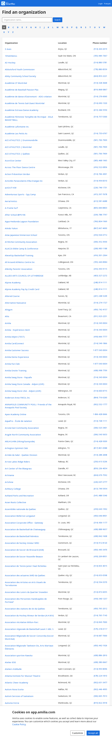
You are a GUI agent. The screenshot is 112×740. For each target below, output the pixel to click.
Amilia (8, 323)
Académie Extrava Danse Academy (21, 110)
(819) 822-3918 (100, 703)
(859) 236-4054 (100, 468)
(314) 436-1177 (100, 522)
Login (100, 3)
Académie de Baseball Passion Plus (21, 89)
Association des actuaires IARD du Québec (25, 575)
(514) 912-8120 (100, 543)
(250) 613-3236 (100, 461)
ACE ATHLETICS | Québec (17, 153)
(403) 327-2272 (100, 275)
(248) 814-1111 (100, 282)
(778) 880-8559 (100, 69)
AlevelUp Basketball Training (19, 255)
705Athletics (11, 55)
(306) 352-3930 (100, 241)
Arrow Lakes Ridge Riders (17, 461)
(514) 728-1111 (100, 421)
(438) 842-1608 (100, 536)
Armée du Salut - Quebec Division (21, 455)
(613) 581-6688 (100, 201)
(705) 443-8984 (100, 262)
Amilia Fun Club (12, 363)
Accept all (93, 733)
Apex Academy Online (15, 414)
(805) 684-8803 (100, 208)
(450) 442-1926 (100, 645)
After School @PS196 (15, 214)
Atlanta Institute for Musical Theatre (22, 675)
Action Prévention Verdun (17, 174)
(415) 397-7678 (100, 194)
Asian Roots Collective (15, 502)
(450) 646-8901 (100, 515)
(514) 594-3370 (100, 582)
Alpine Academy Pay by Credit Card (22, 289)
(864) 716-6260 (100, 397)
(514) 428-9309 (100, 441)
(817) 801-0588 (100, 448)
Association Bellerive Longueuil (20, 515)
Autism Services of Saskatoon (19, 696)
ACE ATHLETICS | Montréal (18, 147)
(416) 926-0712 (100, 235)
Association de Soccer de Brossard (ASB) (24, 549)
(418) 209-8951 (100, 556)
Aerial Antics (11, 201)
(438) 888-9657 (100, 529)
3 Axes (8, 49)
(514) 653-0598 (100, 575)
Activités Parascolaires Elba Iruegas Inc (24, 180)
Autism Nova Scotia (14, 689)
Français (107, 3)
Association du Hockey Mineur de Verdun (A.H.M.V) (29, 615)
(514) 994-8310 (100, 180)
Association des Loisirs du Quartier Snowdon (26, 592)
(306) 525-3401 (100, 427)
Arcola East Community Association (22, 427)
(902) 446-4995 (100, 689)
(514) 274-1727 (100, 302)
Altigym (8, 309)
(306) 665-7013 (100, 696)
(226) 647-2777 (100, 482)
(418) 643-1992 (100, 509)
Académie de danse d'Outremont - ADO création (28, 96)
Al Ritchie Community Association (21, 241)
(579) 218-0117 (100, 629)
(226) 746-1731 (100, 187)
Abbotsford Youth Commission (20, 69)
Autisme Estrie (12, 703)
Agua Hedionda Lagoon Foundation (22, 221)
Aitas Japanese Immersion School (21, 235)
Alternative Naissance (15, 302)
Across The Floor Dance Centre (20, 167)
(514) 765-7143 (100, 615)
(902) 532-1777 (100, 404)
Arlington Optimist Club (16, 448)
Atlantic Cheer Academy (16, 682)
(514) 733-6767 (100, 133)
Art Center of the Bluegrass (18, 468)
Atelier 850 (10, 662)
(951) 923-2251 (100, 316)
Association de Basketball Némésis (22, 536)
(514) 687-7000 (100, 635)
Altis (7, 316)
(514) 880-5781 (100, 62)
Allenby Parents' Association (18, 269)
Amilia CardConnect (14, 343)
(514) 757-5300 (100, 116)
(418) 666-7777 (100, 336)
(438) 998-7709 (100, 370)
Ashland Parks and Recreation (19, 495)
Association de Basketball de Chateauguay (25, 529)
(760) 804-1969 (100, 221)
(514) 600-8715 (100, 391)
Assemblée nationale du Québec (20, 509)
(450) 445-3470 (100, 549)
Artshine (9, 482)
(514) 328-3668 (100, 83)
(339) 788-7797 (100, 214)
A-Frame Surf (11, 208)
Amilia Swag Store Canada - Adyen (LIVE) (24, 384)
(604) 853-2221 (100, 76)
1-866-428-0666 (100, 414)
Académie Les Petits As (16, 133)
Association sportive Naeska (18, 655)
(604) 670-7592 (100, 475)
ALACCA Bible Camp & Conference (21, 248)
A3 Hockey (10, 62)
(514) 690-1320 (100, 103)
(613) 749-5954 (100, 488)
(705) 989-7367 (100, 55)
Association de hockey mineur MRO (22, 543)
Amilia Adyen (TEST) (15, 336)
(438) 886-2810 (100, 655)
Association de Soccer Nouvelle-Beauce (24, 556)
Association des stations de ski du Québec (25, 608)
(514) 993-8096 (100, 669)
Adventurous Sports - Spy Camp (20, 194)
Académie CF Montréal (16, 83)
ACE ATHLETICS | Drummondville (21, 140)
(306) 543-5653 (100, 434)
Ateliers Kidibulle (13, 669)
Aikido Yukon (11, 228)
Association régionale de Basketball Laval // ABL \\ (29, 629)
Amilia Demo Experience (17, 357)
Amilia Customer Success (17, 350)
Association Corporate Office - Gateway (24, 522)
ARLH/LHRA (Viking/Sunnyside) (20, 441)
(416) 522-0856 (100, 167)
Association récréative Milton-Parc (21, 622)
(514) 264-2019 (100, 49)
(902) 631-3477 (100, 682)
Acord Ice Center (13, 160)
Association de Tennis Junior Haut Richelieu (25, 566)
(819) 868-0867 (100, 89)
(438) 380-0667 (100, 662)
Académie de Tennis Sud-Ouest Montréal (24, 103)
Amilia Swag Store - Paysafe (18, 377)
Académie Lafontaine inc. (17, 126)
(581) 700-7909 (100, 140)
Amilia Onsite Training (15, 370)
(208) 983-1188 (100, 248)
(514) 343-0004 (100, 323)
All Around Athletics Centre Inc (20, 262)
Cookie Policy (19, 724)
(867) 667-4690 (100, 228)
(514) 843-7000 (100, 622)
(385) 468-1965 (100, 160)
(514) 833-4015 (100, 566)
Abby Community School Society (20, 76)
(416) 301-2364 (100, 255)
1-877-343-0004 (100, 350)
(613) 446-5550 (100, 110)
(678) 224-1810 (100, 675)
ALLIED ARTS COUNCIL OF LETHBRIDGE (24, 275)
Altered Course (12, 296)
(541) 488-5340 (100, 495)
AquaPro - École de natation (18, 421)
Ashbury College (13, 488)
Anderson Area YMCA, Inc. (17, 397)
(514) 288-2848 (100, 455)
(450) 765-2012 (100, 608)
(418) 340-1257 (100, 598)
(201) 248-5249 (100, 296)
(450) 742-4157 (100, 309)
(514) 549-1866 (100, 343)
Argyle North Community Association (23, 434)
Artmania (9, 475)
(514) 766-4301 (100, 174)
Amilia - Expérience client (17, 329)
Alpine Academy (13, 282)
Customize (77, 733)
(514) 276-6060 (100, 96)
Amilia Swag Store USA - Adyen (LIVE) (23, 391)
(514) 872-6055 (100, 592)
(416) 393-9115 (100, 269)
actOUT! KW (10, 187)
